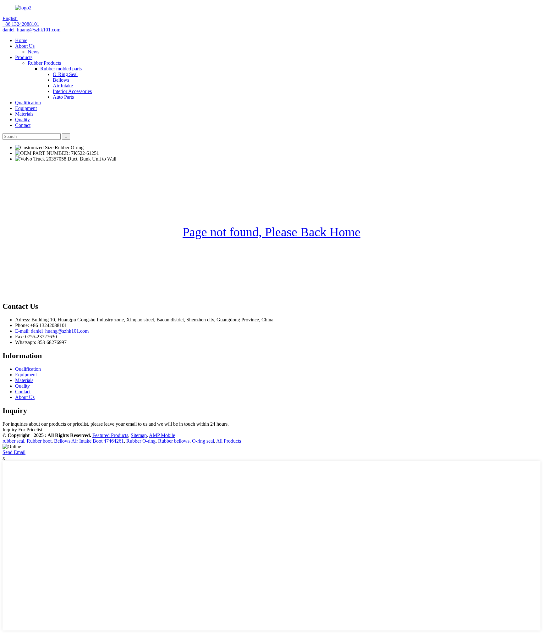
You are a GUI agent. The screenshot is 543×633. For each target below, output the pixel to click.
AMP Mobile (162, 435)
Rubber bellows (173, 441)
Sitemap (139, 435)
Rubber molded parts (61, 68)
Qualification (28, 102)
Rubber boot (39, 441)
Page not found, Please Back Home (271, 232)
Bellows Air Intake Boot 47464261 (89, 441)
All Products (228, 441)
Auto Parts (63, 97)
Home (21, 40)
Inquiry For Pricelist (22, 429)
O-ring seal (203, 441)
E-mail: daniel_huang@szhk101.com (52, 331)
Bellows (61, 80)
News (33, 51)
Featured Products (110, 435)
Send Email (14, 452)
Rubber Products (44, 63)
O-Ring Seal (65, 74)
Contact (22, 125)
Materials (24, 114)
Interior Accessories (72, 91)
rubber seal (13, 441)
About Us (25, 46)
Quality (22, 119)
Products (23, 57)
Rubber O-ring (141, 441)
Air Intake (63, 85)
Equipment (26, 108)
